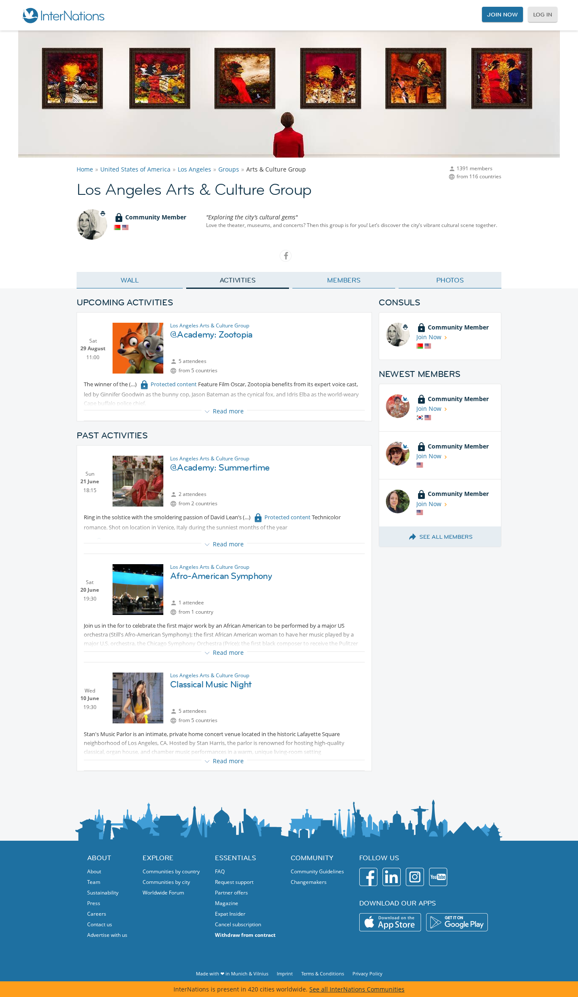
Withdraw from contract (245, 935)
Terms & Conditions (322, 973)
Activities (238, 280)
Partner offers (231, 892)
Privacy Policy (367, 973)
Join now (502, 14)
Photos (450, 280)
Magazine (226, 903)
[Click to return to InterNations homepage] (63, 15)
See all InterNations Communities (357, 989)
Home (85, 169)
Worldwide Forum (163, 892)
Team (93, 882)
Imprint (285, 973)
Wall (130, 280)
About (94, 871)
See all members (446, 536)
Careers (96, 913)
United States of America (135, 169)
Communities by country (171, 871)
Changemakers (309, 882)
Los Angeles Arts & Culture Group (209, 325)
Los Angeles (194, 169)
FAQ (220, 871)
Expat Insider (230, 913)
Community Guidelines (317, 871)
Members (344, 280)
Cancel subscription (238, 924)
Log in (542, 14)
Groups (228, 169)
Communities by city (166, 882)
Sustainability (102, 892)
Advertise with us (107, 935)
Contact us (99, 924)
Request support (234, 882)
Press (93, 903)
